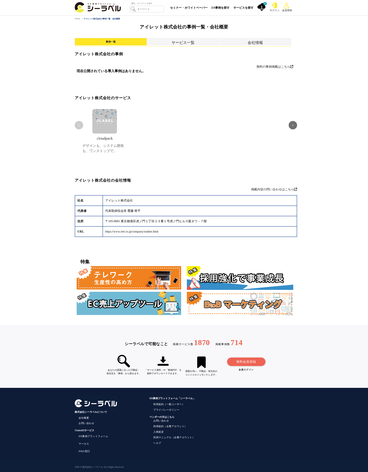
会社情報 (255, 43)
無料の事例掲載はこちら (273, 66)
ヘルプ (157, 443)
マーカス (84, 443)
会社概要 (84, 417)
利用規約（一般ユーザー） (168, 404)
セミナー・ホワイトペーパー (189, 7)
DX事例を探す (220, 7)
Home (77, 18)
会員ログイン (246, 369)
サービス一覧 (183, 43)
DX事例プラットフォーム (93, 436)
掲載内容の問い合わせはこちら (272, 189)
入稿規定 (158, 431)
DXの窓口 (84, 451)
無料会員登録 (246, 361)
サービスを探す (243, 7)
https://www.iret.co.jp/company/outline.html (131, 231)
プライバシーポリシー (166, 409)
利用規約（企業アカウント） (170, 426)
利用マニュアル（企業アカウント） (174, 437)
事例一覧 (111, 41)
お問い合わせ (86, 423)
